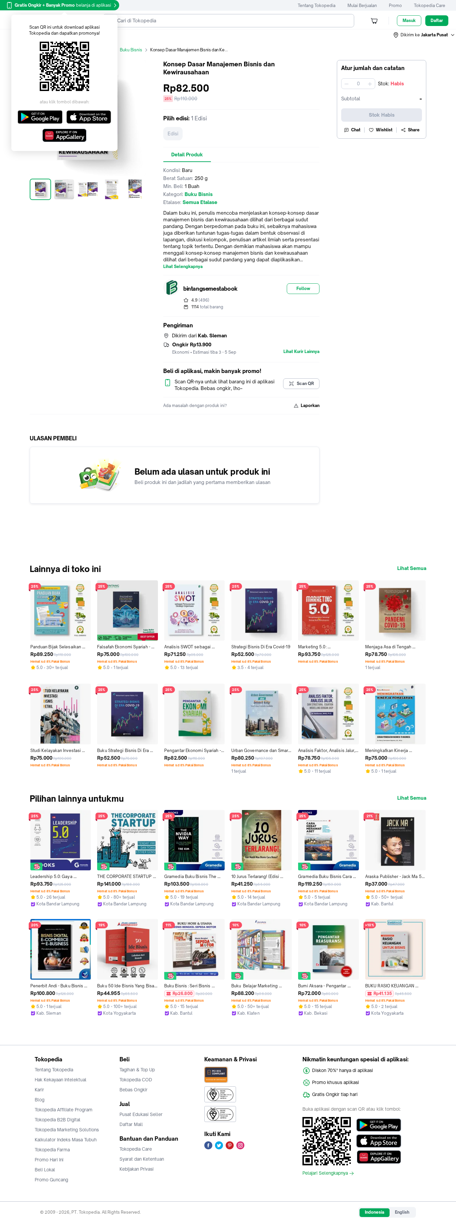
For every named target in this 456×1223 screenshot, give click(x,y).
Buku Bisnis (131, 49)
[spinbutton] (358, 83)
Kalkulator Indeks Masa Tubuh (66, 1139)
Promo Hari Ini (49, 1159)
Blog (39, 1099)
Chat (356, 129)
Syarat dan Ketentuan (142, 1159)
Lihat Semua (411, 568)
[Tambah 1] (370, 84)
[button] (424, 35)
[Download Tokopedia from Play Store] (378, 1125)
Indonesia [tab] (374, 1212)
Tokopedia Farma (52, 1149)
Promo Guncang (51, 1179)
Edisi (173, 133)
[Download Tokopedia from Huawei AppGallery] (378, 1157)
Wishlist (384, 129)
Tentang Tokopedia (316, 5)
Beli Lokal (45, 1169)
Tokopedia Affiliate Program (63, 1109)
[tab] (187, 154)
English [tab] (402, 1212)
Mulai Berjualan (362, 5)
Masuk (409, 20)
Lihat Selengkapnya (183, 266)
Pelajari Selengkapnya (325, 1173)
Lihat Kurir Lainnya (301, 351)
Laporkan (310, 405)
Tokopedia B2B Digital (57, 1119)
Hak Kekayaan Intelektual (60, 1079)
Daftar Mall (131, 1124)
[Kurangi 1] (347, 84)
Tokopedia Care (429, 5)
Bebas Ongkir (134, 1089)
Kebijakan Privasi (137, 1169)
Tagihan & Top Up (137, 1069)
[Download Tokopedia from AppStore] (378, 1141)
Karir (39, 1089)
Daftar (437, 20)
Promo (395, 5)
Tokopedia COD (136, 1079)
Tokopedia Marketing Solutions (67, 1129)
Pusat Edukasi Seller (141, 1114)
